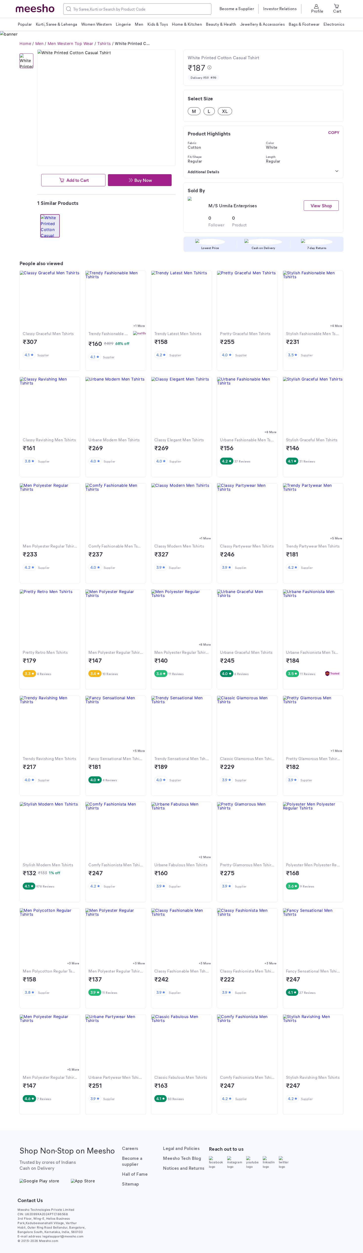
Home (25, 43)
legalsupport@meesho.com (63, 1236)
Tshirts (104, 43)
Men (39, 43)
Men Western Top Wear (70, 43)
